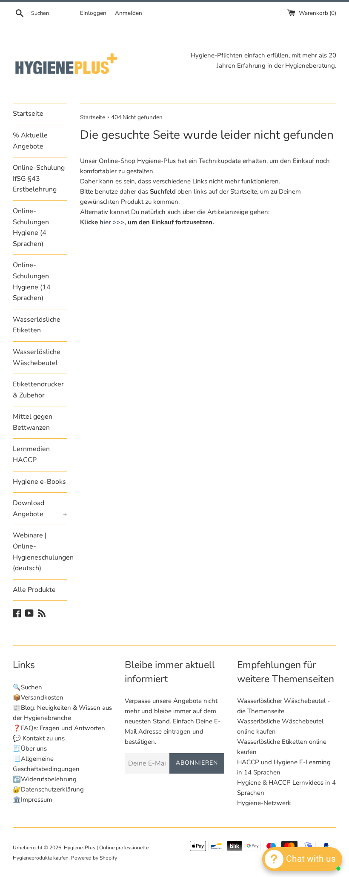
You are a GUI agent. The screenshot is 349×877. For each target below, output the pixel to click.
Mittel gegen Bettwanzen (32, 422)
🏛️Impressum (32, 799)
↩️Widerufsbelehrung (45, 779)
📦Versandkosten (38, 697)
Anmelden (128, 13)
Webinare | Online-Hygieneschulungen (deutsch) (40, 552)
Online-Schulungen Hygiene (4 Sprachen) (31, 227)
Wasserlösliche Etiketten (36, 325)
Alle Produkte (34, 589)
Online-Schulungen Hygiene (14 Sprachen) (32, 281)
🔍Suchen (27, 687)
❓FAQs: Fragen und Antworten (59, 728)
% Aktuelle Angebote (30, 141)
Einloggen (93, 13)
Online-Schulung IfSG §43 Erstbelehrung (39, 178)
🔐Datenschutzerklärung (48, 789)
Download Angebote (40, 508)
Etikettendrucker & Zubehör (38, 390)
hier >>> (112, 222)
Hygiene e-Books (39, 481)
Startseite (28, 113)
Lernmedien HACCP (31, 454)
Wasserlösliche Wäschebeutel (36, 357)
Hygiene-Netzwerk (264, 803)
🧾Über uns (30, 748)
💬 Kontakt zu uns (39, 738)
